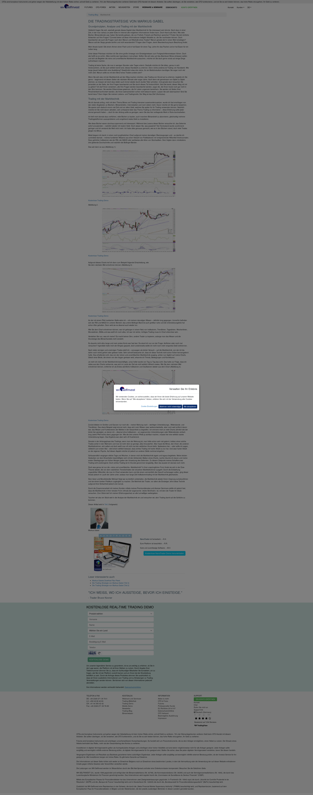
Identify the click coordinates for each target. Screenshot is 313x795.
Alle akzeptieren (190, 406)
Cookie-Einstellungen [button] (149, 406)
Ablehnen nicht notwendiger (170, 406)
